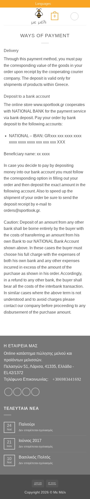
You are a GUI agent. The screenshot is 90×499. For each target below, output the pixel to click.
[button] (7, 16)
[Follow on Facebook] (8, 392)
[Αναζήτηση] (84, 16)
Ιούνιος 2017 (30, 440)
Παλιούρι (27, 424)
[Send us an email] (26, 392)
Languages (43, 4)
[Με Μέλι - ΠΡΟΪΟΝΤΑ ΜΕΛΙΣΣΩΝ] (38, 16)
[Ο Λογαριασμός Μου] (74, 16)
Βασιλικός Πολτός (34, 457)
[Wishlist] (64, 16)
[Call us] (35, 392)
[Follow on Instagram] (17, 392)
